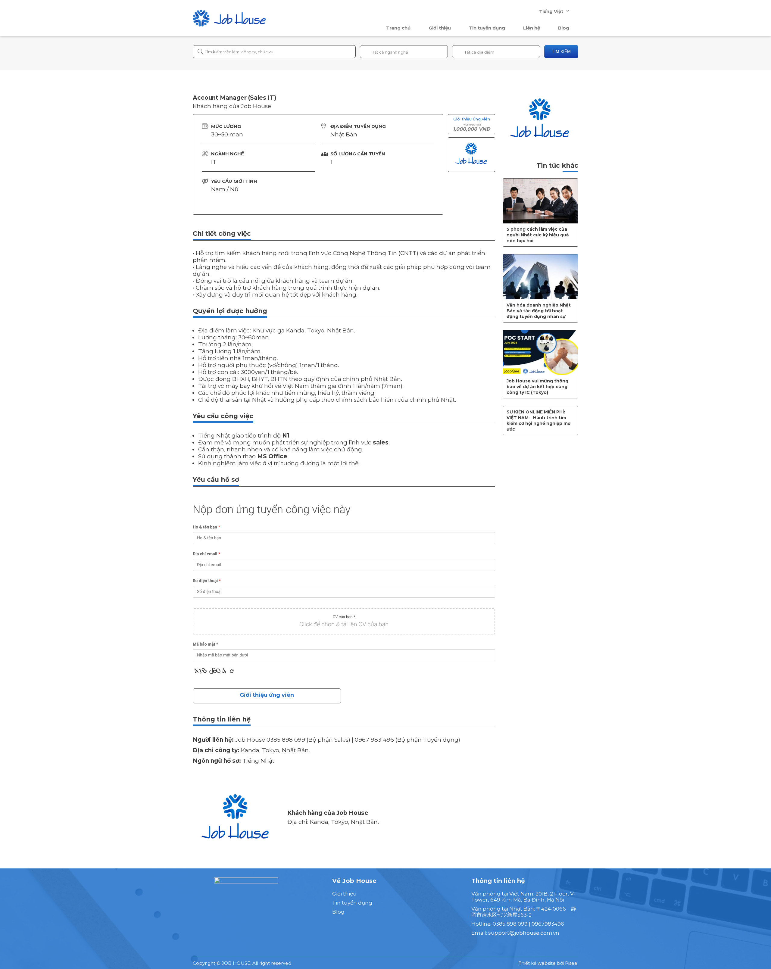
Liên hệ (531, 28)
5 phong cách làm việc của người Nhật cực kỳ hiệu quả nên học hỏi (538, 234)
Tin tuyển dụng (487, 28)
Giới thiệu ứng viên (267, 695)
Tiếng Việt (551, 11)
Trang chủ (398, 28)
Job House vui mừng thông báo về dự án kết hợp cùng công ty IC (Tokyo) (537, 386)
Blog (563, 28)
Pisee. (571, 963)
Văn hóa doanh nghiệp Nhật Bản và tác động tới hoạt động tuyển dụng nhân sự (539, 310)
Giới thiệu (440, 28)
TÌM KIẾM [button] (561, 51)
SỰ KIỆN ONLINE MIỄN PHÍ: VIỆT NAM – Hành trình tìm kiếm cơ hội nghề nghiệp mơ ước (538, 420)
